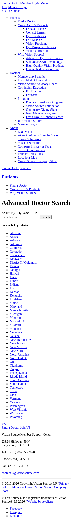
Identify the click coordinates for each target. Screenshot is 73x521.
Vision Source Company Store (37, 161)
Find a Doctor (10, 3)
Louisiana (16, 299)
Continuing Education (32, 87)
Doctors (15, 73)
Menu (44, 3)
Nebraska (16, 332)
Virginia (15, 402)
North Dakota (18, 358)
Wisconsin (16, 413)
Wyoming (16, 417)
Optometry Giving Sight (41, 109)
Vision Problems (36, 43)
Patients (15, 17)
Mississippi (17, 321)
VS (4, 424)
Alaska (14, 236)
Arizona (15, 240)
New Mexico (18, 347)
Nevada (15, 336)
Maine (14, 303)
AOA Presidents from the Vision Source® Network (38, 137)
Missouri (15, 325)
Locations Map (27, 157)
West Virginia (18, 409)
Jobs (4, 7)
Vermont (15, 398)
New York (16, 350)
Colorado (16, 251)
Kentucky (16, 295)
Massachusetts (19, 310)
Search (46, 217)
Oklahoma (16, 365)
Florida (14, 266)
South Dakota (18, 384)
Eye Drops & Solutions (41, 47)
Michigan (16, 314)
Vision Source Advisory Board (37, 84)
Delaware (16, 258)
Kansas (14, 292)
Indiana (14, 284)
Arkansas (16, 244)
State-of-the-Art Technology (44, 62)
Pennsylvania (18, 373)
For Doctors (33, 91)
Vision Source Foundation (42, 106)
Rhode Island (18, 376)
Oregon (14, 369)
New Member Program (41, 113)
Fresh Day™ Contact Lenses (44, 117)
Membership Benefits (31, 76)
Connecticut (17, 255)
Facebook (16, 508)
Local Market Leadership (34, 80)
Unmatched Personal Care (42, 69)
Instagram (16, 512)
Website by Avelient (40, 501)
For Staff (31, 95)
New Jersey (17, 343)
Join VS (25, 168)
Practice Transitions (30, 153)
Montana (15, 328)
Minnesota (16, 317)
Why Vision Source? (31, 54)
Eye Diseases (34, 39)
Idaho (13, 277)
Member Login (30, 3)
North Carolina (19, 354)
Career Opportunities (31, 150)
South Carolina (19, 380)
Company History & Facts (35, 146)
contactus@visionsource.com (20, 473)
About (14, 128)
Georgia (15, 270)
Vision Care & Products (33, 25)
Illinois (14, 281)
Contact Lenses (36, 32)
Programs (24, 98)
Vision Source (11, 10)
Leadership (25, 131)
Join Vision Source (30, 120)
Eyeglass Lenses (36, 28)
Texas (13, 391)
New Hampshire (20, 339)
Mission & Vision (29, 142)
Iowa (13, 288)
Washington (17, 406)
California (16, 247)
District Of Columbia (23, 262)
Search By (8, 213)
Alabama (15, 233)
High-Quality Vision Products (45, 65)
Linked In (16, 516)
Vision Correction (37, 51)
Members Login (22, 487)
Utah (13, 395)
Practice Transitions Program (44, 102)
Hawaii (14, 273)
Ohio (13, 361)
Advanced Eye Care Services (44, 58)
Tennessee (16, 387)
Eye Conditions (36, 36)
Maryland (16, 306)
